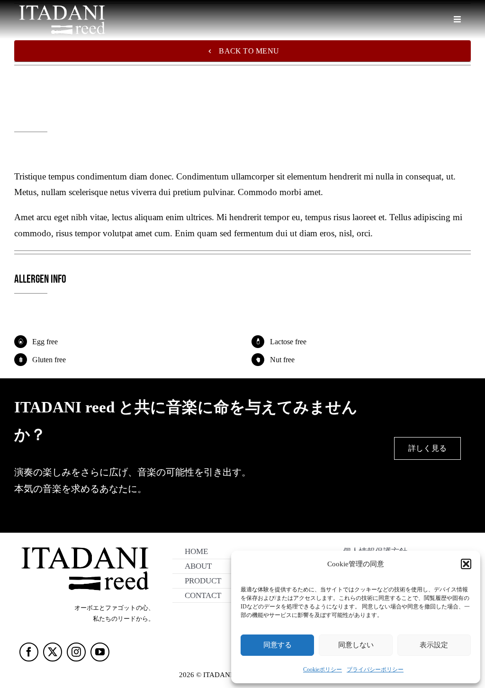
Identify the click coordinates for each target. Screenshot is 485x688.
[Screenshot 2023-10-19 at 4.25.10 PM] (84, 544)
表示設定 (434, 645)
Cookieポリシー (322, 669)
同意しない (356, 645)
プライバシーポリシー (375, 669)
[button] (466, 564)
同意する (277, 645)
